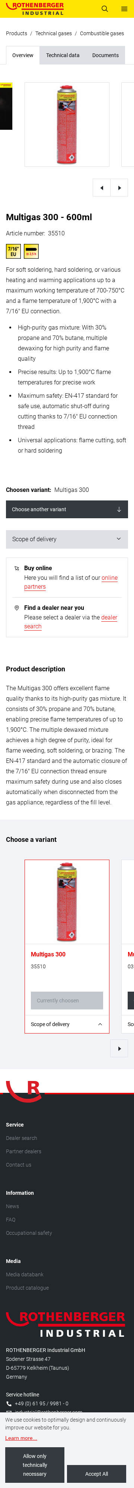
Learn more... (21, 1438)
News (12, 1206)
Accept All (96, 1474)
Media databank (25, 1274)
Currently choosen (58, 1000)
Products (16, 33)
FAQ (10, 1220)
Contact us (18, 1165)
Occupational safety (29, 1233)
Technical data (63, 55)
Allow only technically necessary (35, 1465)
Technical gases (53, 33)
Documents (105, 55)
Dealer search (21, 1138)
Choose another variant (39, 509)
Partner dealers (23, 1151)
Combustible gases (102, 33)
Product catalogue (27, 1288)
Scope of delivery (34, 539)
